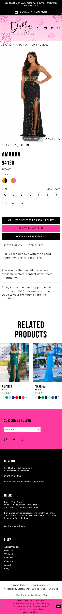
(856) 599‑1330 (12, 476)
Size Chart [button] (53, 188)
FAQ (6, 569)
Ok (58, 606)
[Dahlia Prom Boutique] (21, 28)
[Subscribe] (38, 429)
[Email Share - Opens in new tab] (28, 145)
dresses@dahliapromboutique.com (24, 482)
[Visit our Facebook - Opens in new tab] (14, 439)
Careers (8, 561)
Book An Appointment (31, 237)
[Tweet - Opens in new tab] (16, 145)
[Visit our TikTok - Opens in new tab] (22, 439)
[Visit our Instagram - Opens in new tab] (5, 439)
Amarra (21, 44)
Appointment (12, 547)
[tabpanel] (31, 95)
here (36, 612)
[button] (52, 28)
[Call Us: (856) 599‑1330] (38, 28)
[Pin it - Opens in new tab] (22, 145)
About (7, 565)
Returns (8, 551)
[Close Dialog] (3, 606)
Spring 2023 (40, 44)
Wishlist (8, 554)
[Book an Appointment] (45, 28)
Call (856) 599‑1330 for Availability (31, 220)
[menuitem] (38, 28)
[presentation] (14, 362)
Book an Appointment (16, 526)
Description (13, 245)
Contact (8, 558)
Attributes (35, 245)
